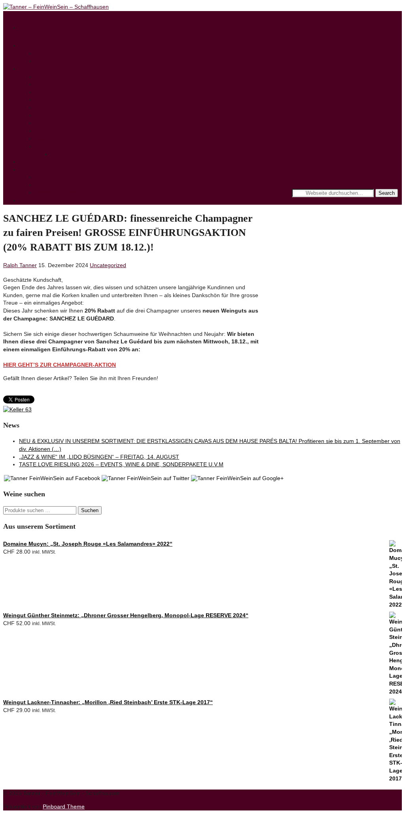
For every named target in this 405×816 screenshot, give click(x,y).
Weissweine (49, 84)
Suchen (89, 510)
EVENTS (30, 169)
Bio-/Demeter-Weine (60, 115)
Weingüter (32, 161)
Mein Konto (49, 146)
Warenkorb (48, 138)
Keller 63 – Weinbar (43, 200)
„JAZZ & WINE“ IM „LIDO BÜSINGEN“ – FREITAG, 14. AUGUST (99, 457)
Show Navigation (24, 14)
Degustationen (53, 177)
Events (43, 185)
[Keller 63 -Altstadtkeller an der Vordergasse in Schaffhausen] (17, 409)
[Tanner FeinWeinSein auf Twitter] (145, 478)
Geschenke (49, 131)
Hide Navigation (66, 14)
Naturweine (49, 107)
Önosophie (32, 45)
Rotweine (46, 99)
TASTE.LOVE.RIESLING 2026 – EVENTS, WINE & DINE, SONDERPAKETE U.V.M (121, 464)
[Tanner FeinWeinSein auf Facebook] (52, 478)
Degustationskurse (58, 192)
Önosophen (49, 61)
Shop (25, 69)
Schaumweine (52, 76)
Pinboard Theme (64, 806)
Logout (59, 154)
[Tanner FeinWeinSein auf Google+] (237, 478)
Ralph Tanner (20, 265)
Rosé (41, 92)
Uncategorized (108, 265)
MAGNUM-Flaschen (60, 123)
